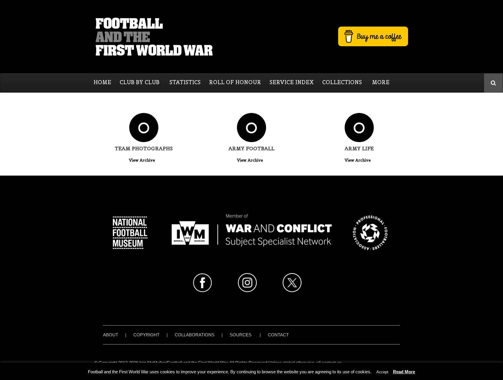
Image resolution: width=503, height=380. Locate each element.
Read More (404, 371)
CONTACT (278, 334)
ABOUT (110, 334)
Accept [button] (382, 372)
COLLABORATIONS (195, 334)
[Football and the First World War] (251, 36)
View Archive (142, 160)
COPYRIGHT (146, 334)
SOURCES (241, 334)
